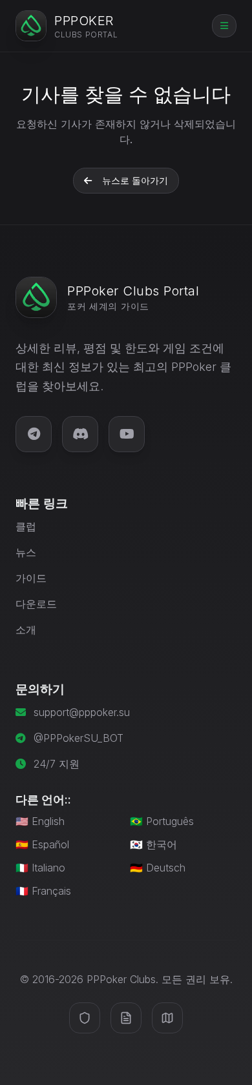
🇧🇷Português (162, 821)
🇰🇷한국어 (153, 844)
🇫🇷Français (43, 890)
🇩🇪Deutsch (157, 867)
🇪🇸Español (42, 844)
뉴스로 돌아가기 (135, 180)
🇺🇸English (40, 821)
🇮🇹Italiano (40, 867)
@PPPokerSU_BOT (78, 738)
